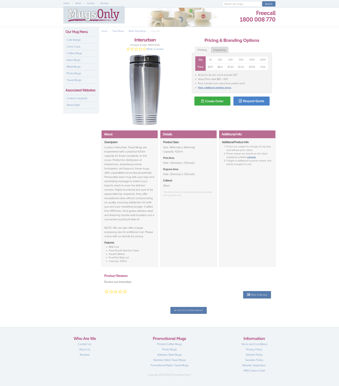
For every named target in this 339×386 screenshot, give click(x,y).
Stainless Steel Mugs (169, 355)
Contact (91, 3)
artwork (251, 157)
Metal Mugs (74, 66)
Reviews (104, 3)
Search (269, 3)
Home (66, 3)
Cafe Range (74, 40)
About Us (84, 349)
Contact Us (84, 344)
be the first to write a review (188, 310)
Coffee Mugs (74, 53)
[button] (257, 294)
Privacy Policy (254, 349)
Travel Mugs (74, 80)
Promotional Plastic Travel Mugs (169, 365)
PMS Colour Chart (254, 370)
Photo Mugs (74, 73)
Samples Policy (254, 360)
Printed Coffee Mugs (169, 344)
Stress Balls (73, 105)
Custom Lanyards (77, 98)
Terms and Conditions (254, 344)
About (78, 3)
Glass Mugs (73, 60)
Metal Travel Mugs (137, 31)
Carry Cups (73, 46)
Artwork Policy (254, 355)
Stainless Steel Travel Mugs (169, 360)
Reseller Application (254, 365)
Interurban (155, 31)
